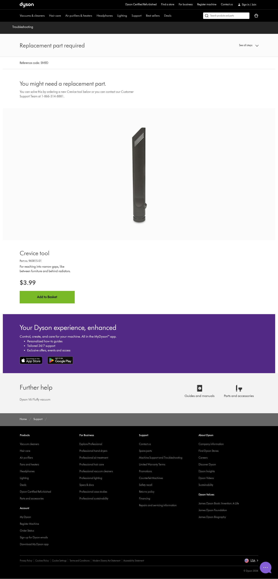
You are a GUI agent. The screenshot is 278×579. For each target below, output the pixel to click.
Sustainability (206, 485)
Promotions (145, 471)
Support (136, 15)
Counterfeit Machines (151, 478)
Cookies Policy (42, 560)
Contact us (227, 4)
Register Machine (29, 524)
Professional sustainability (93, 498)
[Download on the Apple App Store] (31, 360)
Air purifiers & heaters (78, 15)
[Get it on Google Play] (60, 360)
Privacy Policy (26, 560)
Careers (203, 457)
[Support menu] (143, 16)
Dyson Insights (207, 471)
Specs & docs (86, 485)
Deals (167, 15)
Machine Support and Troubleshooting (160, 457)
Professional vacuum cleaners (96, 471)
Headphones (105, 15)
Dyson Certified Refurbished (141, 4)
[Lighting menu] (129, 16)
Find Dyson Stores (209, 451)
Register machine (206, 4)
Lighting (122, 15)
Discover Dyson (207, 464)
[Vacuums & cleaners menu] (46, 16)
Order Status (27, 530)
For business (186, 4)
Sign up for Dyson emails (34, 537)
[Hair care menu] (63, 16)
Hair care (55, 15)
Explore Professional (90, 444)
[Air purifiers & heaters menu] (94, 16)
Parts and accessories (32, 498)
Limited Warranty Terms (152, 464)
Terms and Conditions (79, 560)
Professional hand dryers (93, 451)
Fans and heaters (29, 464)
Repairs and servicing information (158, 505)
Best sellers (153, 15)
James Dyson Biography (212, 517)
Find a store (167, 4)
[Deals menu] (173, 16)
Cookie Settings (59, 560)
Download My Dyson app (34, 544)
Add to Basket (47, 297)
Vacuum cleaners (29, 444)
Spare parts (145, 451)
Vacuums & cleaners (32, 15)
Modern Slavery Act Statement (106, 560)
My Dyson (25, 517)
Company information (211, 444)
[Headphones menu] (114, 16)
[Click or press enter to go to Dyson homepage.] (27, 4)
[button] (231, 45)
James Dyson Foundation (213, 510)
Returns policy (146, 491)
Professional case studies (93, 491)
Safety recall (145, 485)
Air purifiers (26, 457)
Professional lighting (90, 478)
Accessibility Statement (133, 560)
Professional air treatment (93, 457)
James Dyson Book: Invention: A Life (219, 503)
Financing (144, 498)
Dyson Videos (206, 478)
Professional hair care (91, 464)
